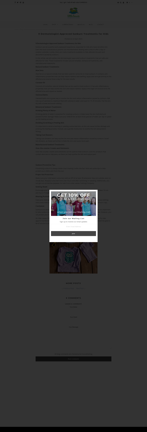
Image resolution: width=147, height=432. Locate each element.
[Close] (96, 191)
